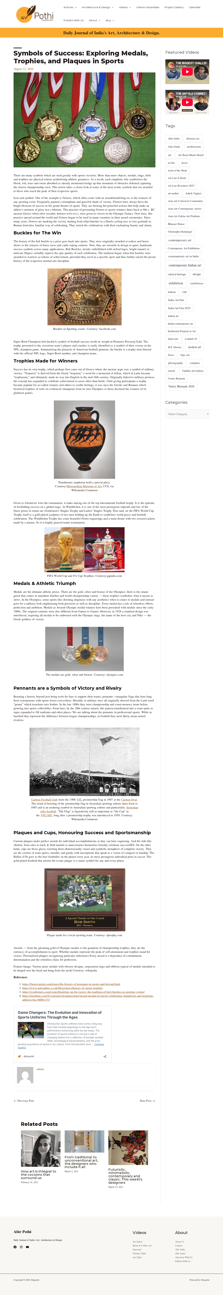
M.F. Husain (174, 347)
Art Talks (137, 1257)
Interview (173, 339)
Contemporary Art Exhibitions (184, 248)
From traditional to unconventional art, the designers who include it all (81, 1162)
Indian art (173, 316)
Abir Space (180, 1253)
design (197, 274)
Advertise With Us (184, 1257)
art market (173, 193)
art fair (171, 162)
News (171, 355)
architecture (194, 146)
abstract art (192, 138)
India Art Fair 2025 (179, 308)
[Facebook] (15, 1247)
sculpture (195, 363)
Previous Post (24, 1101)
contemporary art (179, 240)
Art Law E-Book (177, 178)
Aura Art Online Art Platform (184, 216)
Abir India (173, 138)
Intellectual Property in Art (182, 331)
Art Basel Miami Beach (191, 155)
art (169, 155)
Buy (108, 20)
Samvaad (137, 1249)
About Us (179, 1241)
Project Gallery (174, 7)
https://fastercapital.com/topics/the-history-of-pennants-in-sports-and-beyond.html (71, 984)
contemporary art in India (183, 256)
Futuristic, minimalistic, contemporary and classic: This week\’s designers (125, 1176)
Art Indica (137, 1241)
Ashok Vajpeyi (193, 193)
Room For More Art (142, 1245)
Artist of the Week (177, 170)
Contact (178, 1245)
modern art (194, 347)
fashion (172, 292)
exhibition (176, 283)
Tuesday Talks (139, 1253)
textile (171, 371)
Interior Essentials (147, 7)
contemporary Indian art (185, 265)
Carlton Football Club (44, 799)
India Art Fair (176, 300)
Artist (184, 163)
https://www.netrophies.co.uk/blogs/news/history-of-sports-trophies (62, 988)
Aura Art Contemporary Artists (185, 208)
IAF (184, 292)
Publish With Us (74, 20)
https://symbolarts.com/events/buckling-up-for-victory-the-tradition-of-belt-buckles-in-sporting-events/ (83, 992)
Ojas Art (185, 355)
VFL (79, 799)
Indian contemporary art (180, 323)
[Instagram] (21, 1247)
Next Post (147, 1101)
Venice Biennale (176, 378)
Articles (68, 7)
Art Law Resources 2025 (181, 185)
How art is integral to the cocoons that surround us (38, 1174)
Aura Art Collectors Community (185, 201)
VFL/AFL (47, 815)
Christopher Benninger (180, 231)
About (93, 20)
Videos (123, 7)
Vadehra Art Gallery (193, 371)
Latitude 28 (191, 338)
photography (175, 363)
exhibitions (196, 283)
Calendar (195, 7)
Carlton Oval (129, 799)
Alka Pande (174, 146)
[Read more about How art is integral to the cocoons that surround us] (41, 1148)
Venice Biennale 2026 (181, 386)
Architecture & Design (96, 7)
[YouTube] (27, 1247)
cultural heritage (177, 274)
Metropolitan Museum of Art (84, 486)
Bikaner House (176, 224)
